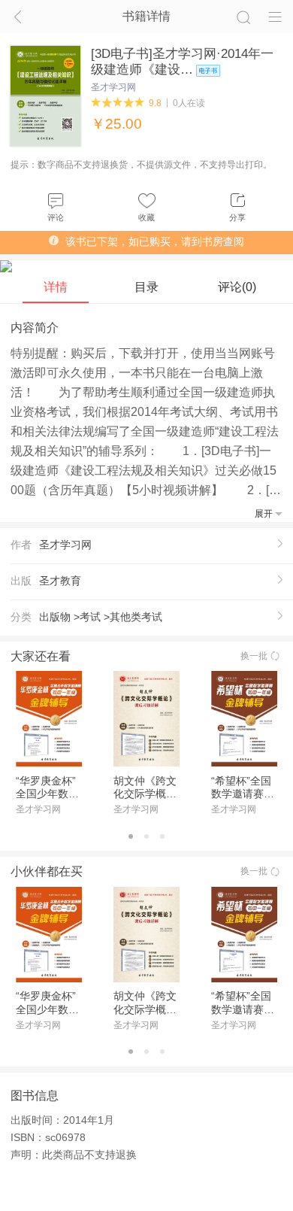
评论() (237, 287)
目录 (146, 287)
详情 (56, 287)
